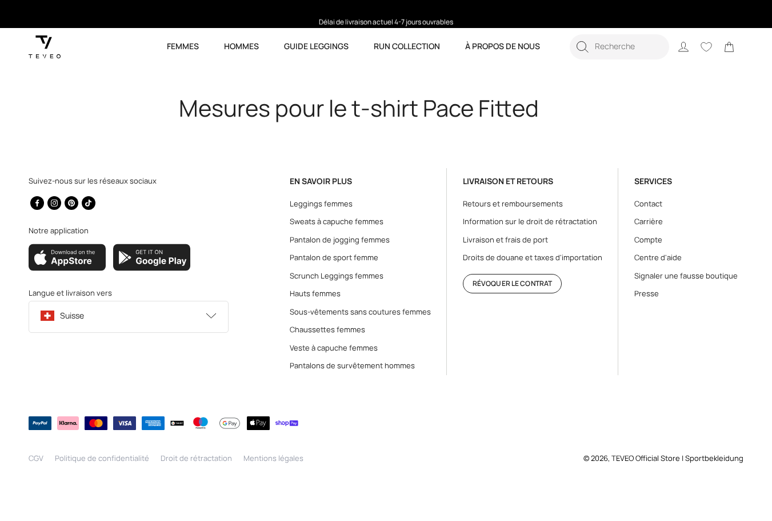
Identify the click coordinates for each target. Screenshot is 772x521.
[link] (729, 46)
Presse (646, 293)
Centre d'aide (658, 257)
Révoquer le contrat (512, 283)
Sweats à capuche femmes (336, 221)
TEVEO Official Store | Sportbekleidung (677, 458)
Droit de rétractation (196, 458)
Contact (648, 203)
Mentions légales (273, 458)
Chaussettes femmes (327, 329)
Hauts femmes (315, 293)
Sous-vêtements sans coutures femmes (360, 312)
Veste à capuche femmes (334, 348)
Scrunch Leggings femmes (336, 276)
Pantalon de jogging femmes (340, 239)
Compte (648, 239)
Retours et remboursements (513, 203)
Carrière (648, 221)
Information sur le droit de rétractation (530, 221)
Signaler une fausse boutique (686, 276)
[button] (619, 46)
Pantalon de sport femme (334, 257)
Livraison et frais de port (505, 239)
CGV (36, 458)
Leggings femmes (321, 203)
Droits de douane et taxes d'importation (532, 257)
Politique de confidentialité (102, 458)
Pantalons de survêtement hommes (352, 365)
